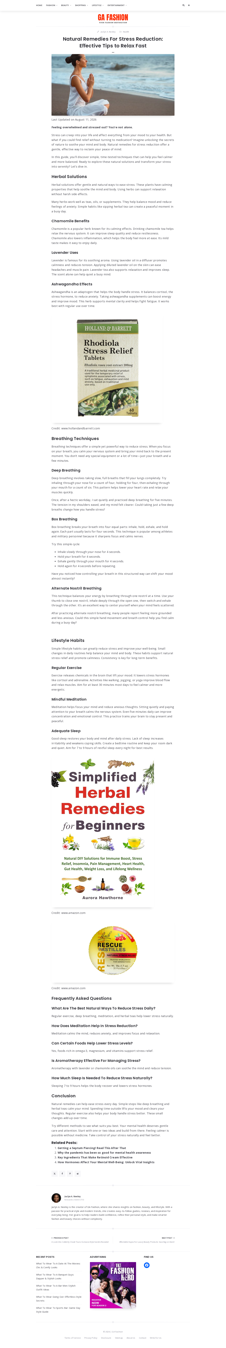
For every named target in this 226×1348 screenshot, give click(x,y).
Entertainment (116, 5)
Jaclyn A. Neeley (72, 1196)
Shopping (80, 5)
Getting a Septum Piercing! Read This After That (92, 1148)
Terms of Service (73, 1337)
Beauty (65, 5)
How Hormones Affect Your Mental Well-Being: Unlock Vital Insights (106, 1162)
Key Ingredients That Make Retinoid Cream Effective (95, 1157)
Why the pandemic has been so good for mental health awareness (104, 1152)
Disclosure (106, 1337)
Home (39, 5)
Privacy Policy (90, 1337)
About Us (131, 1337)
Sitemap (119, 1337)
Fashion (50, 5)
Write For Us (155, 1337)
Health (126, 31)
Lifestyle (97, 5)
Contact (142, 1337)
